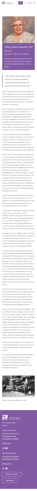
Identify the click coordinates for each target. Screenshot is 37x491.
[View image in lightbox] (18, 388)
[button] (31, 3)
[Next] (30, 392)
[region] (18, 391)
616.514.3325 (6, 464)
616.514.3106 (6, 443)
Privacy (4, 425)
